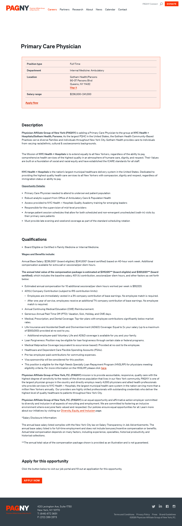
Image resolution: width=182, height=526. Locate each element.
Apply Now (31, 102)
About (89, 9)
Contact (122, 9)
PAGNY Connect (150, 3)
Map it (73, 87)
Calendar (110, 9)
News (99, 9)
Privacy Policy (143, 514)
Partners (65, 9)
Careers (52, 9)
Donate (171, 3)
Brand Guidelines (167, 514)
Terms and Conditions (124, 514)
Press (154, 514)
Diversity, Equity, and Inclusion (78, 410)
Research (77, 9)
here (103, 367)
